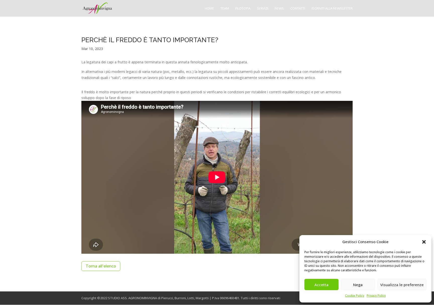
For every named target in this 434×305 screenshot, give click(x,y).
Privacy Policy (376, 295)
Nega (358, 284)
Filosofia (242, 9)
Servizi (262, 9)
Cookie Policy (354, 295)
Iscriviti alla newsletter (332, 9)
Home (209, 9)
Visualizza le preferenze (402, 284)
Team (225, 9)
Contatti (297, 9)
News (279, 9)
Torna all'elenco (101, 266)
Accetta (321, 284)
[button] (423, 241)
